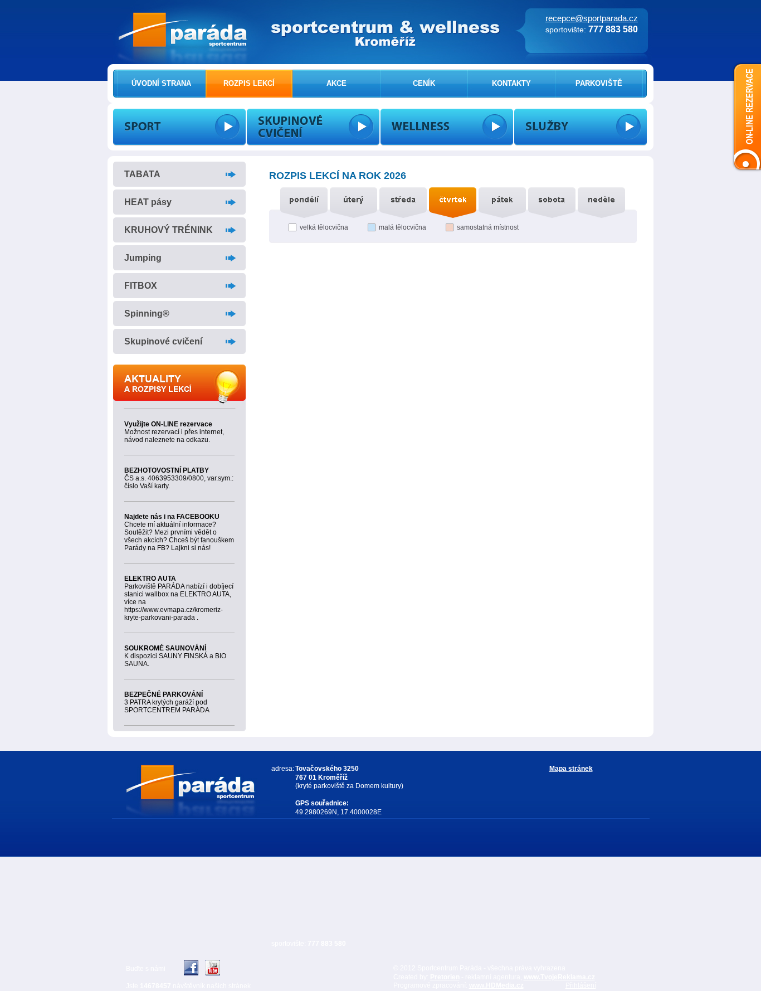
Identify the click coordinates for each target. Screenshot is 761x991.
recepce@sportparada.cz (591, 18)
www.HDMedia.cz (496, 985)
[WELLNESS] (446, 127)
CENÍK (424, 83)
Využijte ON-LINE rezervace (168, 424)
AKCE (336, 83)
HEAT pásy (148, 202)
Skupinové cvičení (163, 341)
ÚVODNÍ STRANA (161, 83)
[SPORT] (179, 127)
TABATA (142, 174)
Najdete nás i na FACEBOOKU (171, 517)
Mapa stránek (571, 769)
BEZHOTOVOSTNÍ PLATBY (166, 470)
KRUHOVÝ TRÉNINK (168, 230)
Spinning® (146, 313)
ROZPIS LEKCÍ (249, 83)
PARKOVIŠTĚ (598, 83)
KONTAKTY (511, 83)
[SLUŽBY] (580, 127)
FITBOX (140, 285)
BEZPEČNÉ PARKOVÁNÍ (163, 694)
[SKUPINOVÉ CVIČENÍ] (313, 127)
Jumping (143, 258)
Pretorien (445, 977)
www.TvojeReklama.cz (559, 977)
